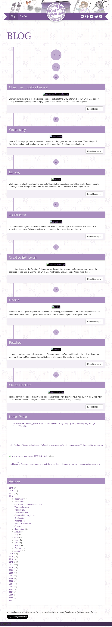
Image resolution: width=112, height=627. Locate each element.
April (16, 542)
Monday (14, 172)
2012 (11, 561)
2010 (11, 567)
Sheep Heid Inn (20, 384)
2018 (11, 490)
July (16, 534)
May (16, 540)
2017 (11, 493)
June (16, 537)
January (17, 550)
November (18, 501)
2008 (11, 572)
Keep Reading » (94, 108)
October (17, 526)
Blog (13, 16)
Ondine (14, 299)
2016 (56, 55)
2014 (11, 556)
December (18, 498)
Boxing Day (44, 456)
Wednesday (17, 129)
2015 (11, 553)
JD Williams (17, 214)
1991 (11, 600)
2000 (11, 594)
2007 (11, 575)
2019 (11, 487)
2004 (11, 583)
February (18, 548)
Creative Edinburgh (23, 257)
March (17, 545)
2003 (11, 586)
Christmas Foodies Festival (28, 87)
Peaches (15, 342)
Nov (56, 67)
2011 (11, 564)
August (17, 531)
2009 (11, 570)
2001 (11, 592)
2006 (11, 578)
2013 (11, 559)
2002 (11, 589)
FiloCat (23, 16)
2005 (11, 581)
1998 (11, 597)
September (19, 529)
